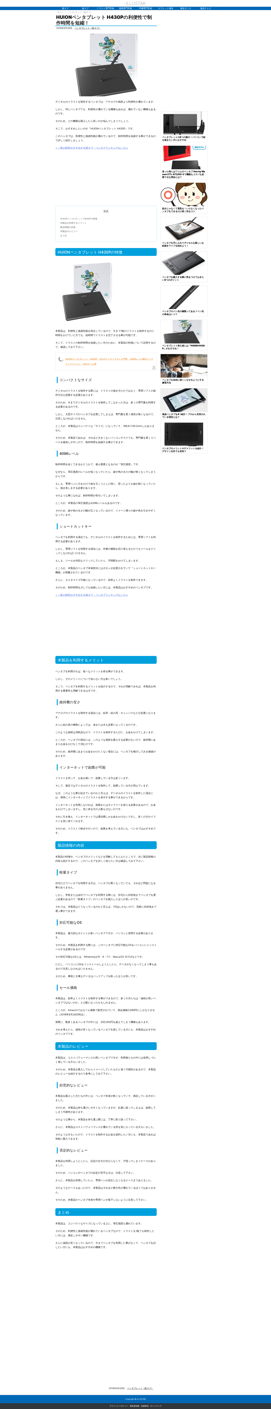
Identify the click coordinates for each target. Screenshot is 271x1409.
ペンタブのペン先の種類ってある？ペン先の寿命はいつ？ (183, 312)
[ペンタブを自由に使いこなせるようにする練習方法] (184, 365)
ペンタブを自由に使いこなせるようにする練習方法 (183, 381)
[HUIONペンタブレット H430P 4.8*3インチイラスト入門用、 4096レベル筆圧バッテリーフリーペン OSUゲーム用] (106, 64)
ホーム (60, 12)
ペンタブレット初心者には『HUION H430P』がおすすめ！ (183, 347)
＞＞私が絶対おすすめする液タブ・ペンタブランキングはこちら (91, 147)
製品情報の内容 (68, 227)
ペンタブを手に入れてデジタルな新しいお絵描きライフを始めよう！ (183, 244)
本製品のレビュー (69, 231)
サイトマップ (156, 1406)
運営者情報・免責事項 (139, 1406)
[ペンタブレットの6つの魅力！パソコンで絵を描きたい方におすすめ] (184, 123)
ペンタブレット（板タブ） (80, 12)
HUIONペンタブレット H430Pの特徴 (78, 218)
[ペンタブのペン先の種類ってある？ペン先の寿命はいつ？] (184, 297)
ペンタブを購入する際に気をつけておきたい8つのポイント (183, 278)
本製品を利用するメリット (73, 223)
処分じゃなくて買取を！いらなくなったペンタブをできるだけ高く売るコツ (183, 210)
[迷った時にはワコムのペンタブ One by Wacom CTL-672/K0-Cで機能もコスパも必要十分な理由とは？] (184, 157)
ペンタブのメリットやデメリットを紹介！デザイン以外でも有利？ (183, 449)
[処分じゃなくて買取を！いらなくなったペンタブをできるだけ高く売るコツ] (184, 194)
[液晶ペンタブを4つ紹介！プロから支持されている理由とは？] (184, 399)
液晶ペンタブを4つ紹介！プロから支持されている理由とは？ (183, 415)
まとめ (63, 235)
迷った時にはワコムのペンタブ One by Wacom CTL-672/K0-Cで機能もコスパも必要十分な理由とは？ (183, 174)
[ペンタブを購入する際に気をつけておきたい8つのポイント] (184, 263)
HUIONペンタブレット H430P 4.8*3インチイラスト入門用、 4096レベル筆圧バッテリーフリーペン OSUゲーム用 (109, 361)
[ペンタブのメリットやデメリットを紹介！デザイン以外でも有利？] (184, 434)
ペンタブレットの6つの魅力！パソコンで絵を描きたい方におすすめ (183, 138)
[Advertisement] (106, 176)
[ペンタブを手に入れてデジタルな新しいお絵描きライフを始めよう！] (184, 228)
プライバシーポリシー (118, 1406)
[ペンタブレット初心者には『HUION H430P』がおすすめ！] (184, 331)
